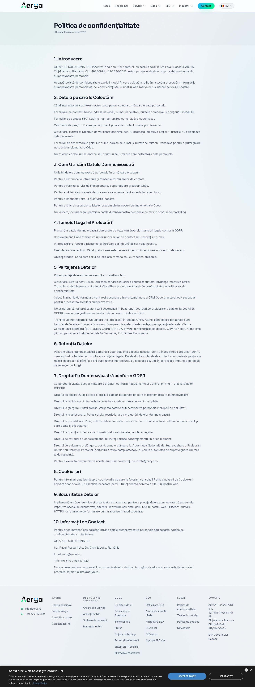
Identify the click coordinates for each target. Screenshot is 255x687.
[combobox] (246, 670)
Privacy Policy (40, 683)
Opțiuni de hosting (125, 634)
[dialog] (127, 676)
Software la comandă (95, 620)
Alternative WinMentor (127, 652)
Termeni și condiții (187, 615)
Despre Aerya (60, 611)
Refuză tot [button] (226, 676)
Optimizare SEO (155, 604)
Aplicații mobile (91, 613)
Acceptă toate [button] (187, 676)
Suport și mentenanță (127, 640)
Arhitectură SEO (155, 621)
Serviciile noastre (62, 617)
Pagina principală (62, 604)
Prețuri (118, 627)
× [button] (251, 670)
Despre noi (121, 5)
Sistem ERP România (126, 646)
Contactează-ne (61, 623)
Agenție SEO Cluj (155, 640)
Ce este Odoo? (123, 604)
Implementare (122, 621)
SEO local (151, 627)
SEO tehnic (152, 634)
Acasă (106, 5)
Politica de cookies (188, 621)
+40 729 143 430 (35, 613)
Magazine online (92, 626)
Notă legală (183, 627)
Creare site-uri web (94, 607)
